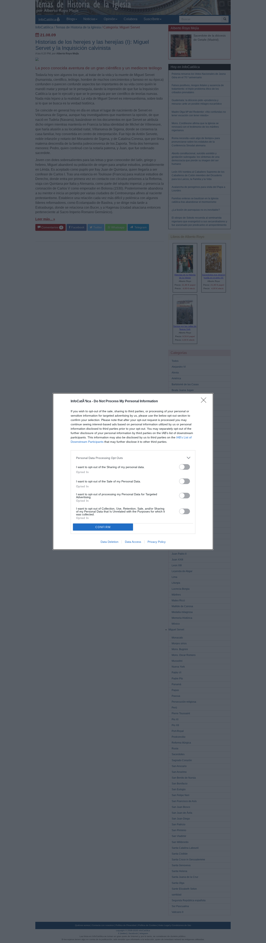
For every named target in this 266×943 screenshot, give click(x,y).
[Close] (205, 401)
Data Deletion (109, 541)
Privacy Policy (157, 541)
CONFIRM (103, 527)
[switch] (184, 467)
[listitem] (133, 458)
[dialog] (133, 471)
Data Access (133, 541)
